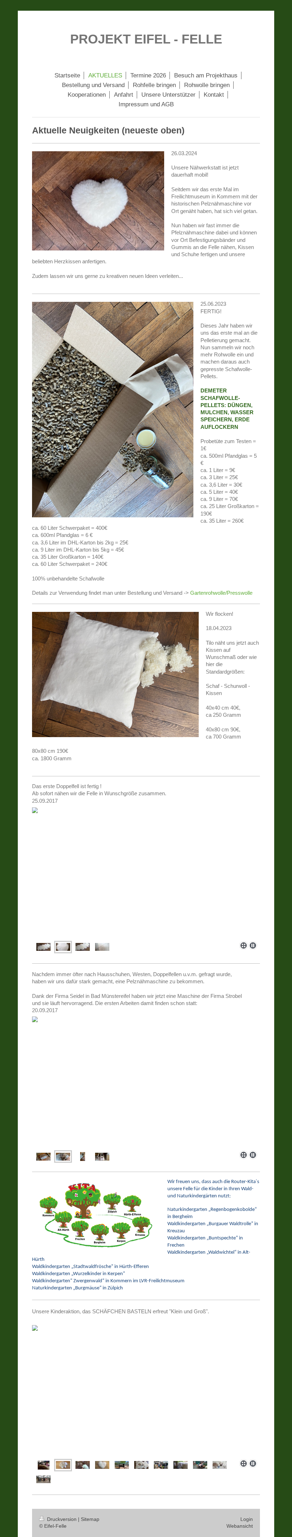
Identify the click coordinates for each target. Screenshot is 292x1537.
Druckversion (62, 1519)
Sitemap (90, 1519)
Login (246, 1519)
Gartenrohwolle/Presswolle (221, 593)
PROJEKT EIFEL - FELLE (146, 39)
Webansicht (239, 1526)
